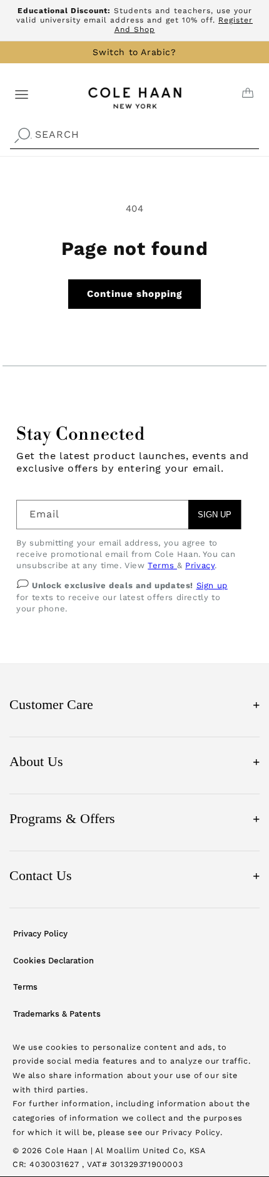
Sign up (212, 585)
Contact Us (134, 875)
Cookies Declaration (53, 960)
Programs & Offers (134, 818)
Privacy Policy (40, 933)
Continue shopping (134, 293)
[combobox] (134, 135)
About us (134, 761)
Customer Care (134, 704)
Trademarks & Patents (57, 1014)
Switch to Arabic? (134, 52)
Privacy (200, 565)
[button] (21, 93)
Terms (162, 565)
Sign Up (214, 514)
